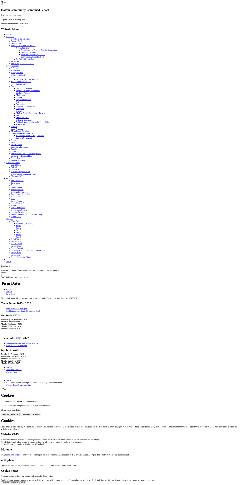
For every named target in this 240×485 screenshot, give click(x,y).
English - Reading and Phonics (28, 91)
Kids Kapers (16, 239)
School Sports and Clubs (20, 257)
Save (23, 483)
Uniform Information (19, 192)
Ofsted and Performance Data (22, 133)
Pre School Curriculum (25, 59)
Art (17, 102)
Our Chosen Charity (19, 210)
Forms (13, 205)
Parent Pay (15, 185)
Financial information (19, 147)
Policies (14, 127)
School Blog (16, 246)
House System (16, 244)
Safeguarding (16, 68)
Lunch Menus (16, 187)
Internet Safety (16, 241)
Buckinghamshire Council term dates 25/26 (23, 311)
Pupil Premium (17, 129)
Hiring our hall (17, 73)
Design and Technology (25, 106)
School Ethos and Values (21, 82)
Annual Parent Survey (19, 203)
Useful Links (16, 217)
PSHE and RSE (22, 118)
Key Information (12, 66)
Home (8, 34)
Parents (9, 178)
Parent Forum (16, 201)
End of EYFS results (24, 138)
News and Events (13, 163)
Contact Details (17, 41)
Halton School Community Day (23, 174)
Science (19, 97)
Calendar (14, 167)
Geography (20, 109)
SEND (13, 142)
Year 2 (18, 228)
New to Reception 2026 (20, 172)
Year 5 (18, 235)
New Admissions (23, 48)
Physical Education (23, 100)
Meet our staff (16, 43)
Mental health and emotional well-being (26, 214)
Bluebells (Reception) (24, 223)
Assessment (20, 124)
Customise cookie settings (30, 414)
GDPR (13, 151)
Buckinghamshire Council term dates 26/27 (23, 343)
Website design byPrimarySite (18, 385)
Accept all (14, 414)
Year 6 (18, 237)
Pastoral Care (21, 84)
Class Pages (15, 221)
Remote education (18, 160)
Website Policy (12, 372)
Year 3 (18, 230)
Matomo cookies (13, 455)
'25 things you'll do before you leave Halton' (28, 250)
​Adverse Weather (18, 212)
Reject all (5, 414)
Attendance (15, 70)
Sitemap (9, 367)
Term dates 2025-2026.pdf (16, 309)
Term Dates (15, 183)
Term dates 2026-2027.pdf (16, 346)
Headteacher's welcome (20, 39)
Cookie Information (14, 370)
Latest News (16, 165)
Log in (8, 262)
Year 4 (18, 232)
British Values (16, 145)
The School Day (17, 181)
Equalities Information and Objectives (26, 154)
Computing (20, 104)
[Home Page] (2, 5)
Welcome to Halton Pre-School (23, 46)
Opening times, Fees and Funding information (39, 50)
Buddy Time (16, 253)
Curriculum (15, 86)
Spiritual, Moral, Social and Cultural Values (33, 122)
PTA (13, 199)
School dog (15, 255)
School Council (17, 248)
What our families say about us (33, 55)
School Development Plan (21, 156)
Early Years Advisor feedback (32, 57)
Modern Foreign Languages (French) (30, 113)
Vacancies (15, 61)
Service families (17, 190)
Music (18, 115)
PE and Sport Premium (20, 131)
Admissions (15, 77)
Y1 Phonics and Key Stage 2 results (30, 136)
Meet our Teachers (28, 52)
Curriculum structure (24, 88)
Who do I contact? (18, 75)
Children (9, 219)
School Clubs (16, 196)
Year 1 (18, 226)
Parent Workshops (18, 208)
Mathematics (21, 95)
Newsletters (15, 169)
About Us (10, 37)
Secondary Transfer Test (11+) (28, 79)
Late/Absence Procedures (21, 194)
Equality (14, 149)
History (19, 111)
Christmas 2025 (17, 176)
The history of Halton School (22, 64)
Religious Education (24, 120)
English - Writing (23, 93)
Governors (15, 140)
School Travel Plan (18, 158)
